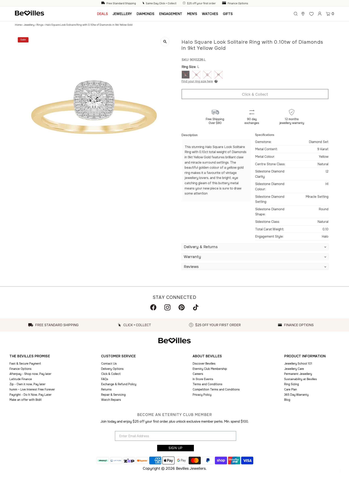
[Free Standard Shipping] (103, 3)
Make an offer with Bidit (25, 400)
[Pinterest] (182, 307)
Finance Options (238, 3)
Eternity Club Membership (210, 369)
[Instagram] (167, 307)
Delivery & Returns (201, 247)
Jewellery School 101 (298, 363)
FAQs (104, 379)
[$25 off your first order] (184, 3)
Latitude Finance (20, 379)
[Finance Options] (224, 3)
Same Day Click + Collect (161, 3)
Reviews (191, 266)
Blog (287, 400)
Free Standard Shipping (121, 3)
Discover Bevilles (204, 363)
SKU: (185, 60)
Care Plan (290, 389)
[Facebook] (153, 307)
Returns (106, 389)
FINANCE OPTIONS (299, 325)
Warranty (192, 257)
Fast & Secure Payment (25, 363)
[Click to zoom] (164, 41)
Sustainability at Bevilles (300, 379)
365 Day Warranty (296, 395)
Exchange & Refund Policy (118, 384)
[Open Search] (295, 14)
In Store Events (203, 379)
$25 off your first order (201, 3)
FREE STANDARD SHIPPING (57, 325)
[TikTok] (196, 307)
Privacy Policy (202, 395)
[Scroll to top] (341, 471)
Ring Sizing (291, 384)
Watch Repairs (111, 400)
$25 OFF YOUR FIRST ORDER (218, 325)
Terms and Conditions (207, 384)
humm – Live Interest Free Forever (32, 389)
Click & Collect (255, 94)
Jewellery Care (294, 369)
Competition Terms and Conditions (216, 389)
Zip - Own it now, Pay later (27, 384)
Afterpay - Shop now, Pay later (30, 374)
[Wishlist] (311, 13)
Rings (40, 24)
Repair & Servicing (113, 395)
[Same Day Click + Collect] (143, 3)
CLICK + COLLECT (137, 325)
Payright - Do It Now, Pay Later (30, 395)
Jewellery (29, 24)
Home (18, 24)
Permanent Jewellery (298, 374)
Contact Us (109, 363)
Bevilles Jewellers (191, 468)
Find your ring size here (197, 81)
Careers (198, 374)
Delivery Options (112, 369)
